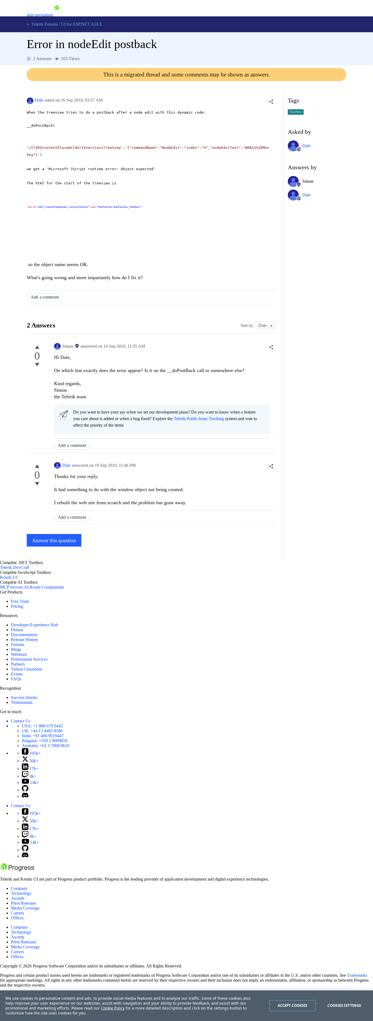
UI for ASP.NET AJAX (81, 24)
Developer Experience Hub (34, 624)
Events (17, 674)
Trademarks (357, 975)
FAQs (16, 679)
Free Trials (20, 601)
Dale (39, 100)
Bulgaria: (44, 740)
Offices (17, 918)
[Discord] (25, 796)
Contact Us (20, 721)
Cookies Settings (344, 1005)
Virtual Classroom (26, 669)
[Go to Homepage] (56, 15)
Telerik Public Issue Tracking (199, 418)
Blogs (16, 649)
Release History (24, 639)
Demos (17, 629)
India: (43, 735)
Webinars (19, 654)
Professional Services (29, 659)
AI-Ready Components (44, 587)
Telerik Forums (44, 24)
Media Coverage (25, 908)
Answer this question (54, 540)
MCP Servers (11, 587)
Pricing (17, 606)
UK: (42, 730)
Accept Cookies (292, 1005)
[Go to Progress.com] (17, 869)
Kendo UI (8, 577)
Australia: (45, 745)
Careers (17, 913)
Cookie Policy (113, 1008)
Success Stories (24, 697)
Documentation (24, 634)
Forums (17, 644)
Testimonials (21, 702)
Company (19, 888)
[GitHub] (25, 790)
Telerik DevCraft (14, 567)
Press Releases (23, 903)
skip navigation (40, 15)
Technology (21, 893)
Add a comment (45, 297)
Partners (18, 664)
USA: (42, 726)
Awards (17, 898)
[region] (186, 1005)
